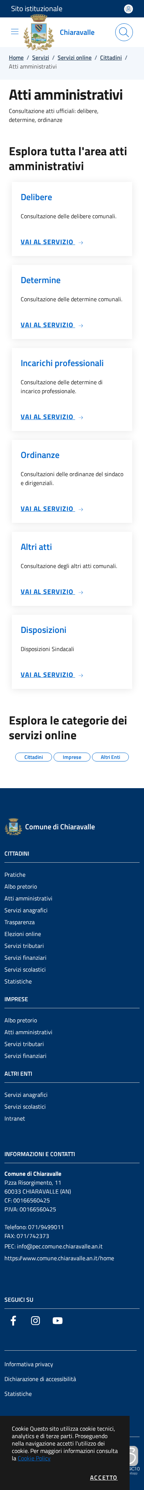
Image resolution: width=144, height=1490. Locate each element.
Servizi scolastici (25, 969)
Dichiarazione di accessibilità (40, 1378)
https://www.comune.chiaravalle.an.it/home (59, 1258)
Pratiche (14, 874)
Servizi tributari (24, 945)
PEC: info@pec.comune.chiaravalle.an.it (53, 1246)
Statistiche (18, 981)
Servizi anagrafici (26, 910)
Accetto (104, 1477)
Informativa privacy (28, 1364)
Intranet (14, 1118)
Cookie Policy (34, 1458)
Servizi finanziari (25, 957)
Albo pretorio (20, 886)
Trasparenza (19, 921)
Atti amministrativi (28, 898)
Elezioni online (22, 933)
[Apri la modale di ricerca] (124, 32)
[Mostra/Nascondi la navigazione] (14, 31)
